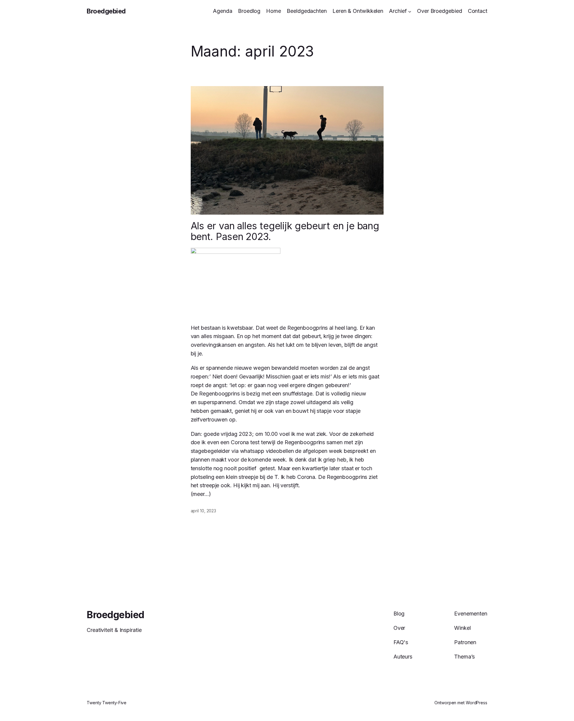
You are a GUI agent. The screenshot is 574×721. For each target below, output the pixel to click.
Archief (398, 11)
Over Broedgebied (439, 11)
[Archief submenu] (409, 11)
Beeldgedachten (307, 11)
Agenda (222, 11)
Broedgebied (106, 11)
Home (273, 11)
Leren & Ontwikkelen (357, 11)
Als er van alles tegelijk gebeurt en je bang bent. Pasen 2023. (285, 231)
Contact (477, 11)
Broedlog (249, 11)
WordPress (476, 702)
